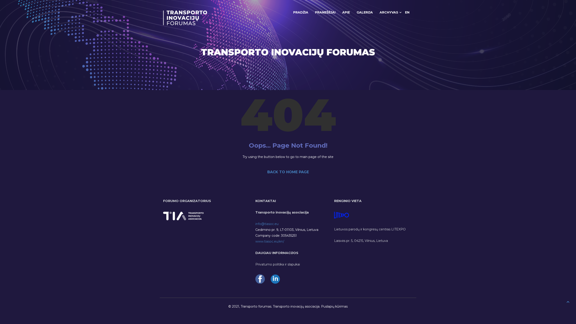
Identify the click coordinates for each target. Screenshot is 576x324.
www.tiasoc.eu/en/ (269, 241)
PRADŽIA (300, 12)
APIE (346, 12)
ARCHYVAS (389, 12)
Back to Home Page (288, 172)
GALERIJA (365, 12)
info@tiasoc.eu (267, 224)
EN (407, 12)
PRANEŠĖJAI (325, 12)
